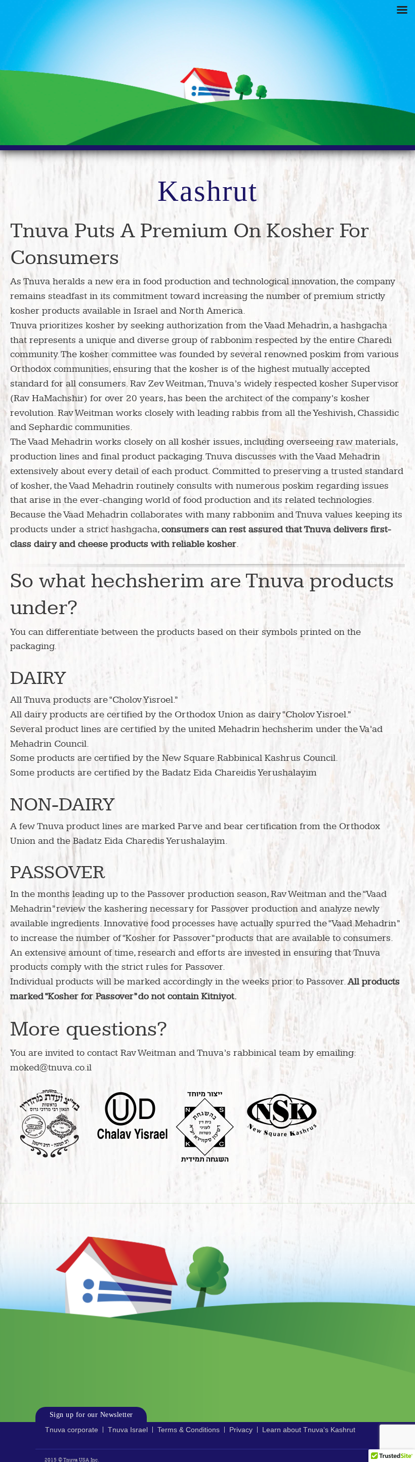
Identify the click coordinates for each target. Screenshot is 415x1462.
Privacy (241, 1430)
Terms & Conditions (188, 1430)
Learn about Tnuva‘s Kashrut (308, 1430)
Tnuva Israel (128, 1430)
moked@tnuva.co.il (51, 1067)
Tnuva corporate (71, 1430)
